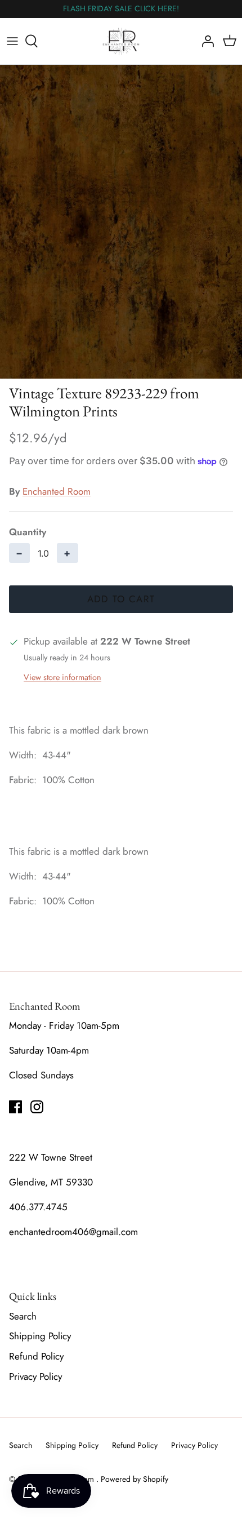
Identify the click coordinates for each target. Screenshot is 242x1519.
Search (23, 1316)
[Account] (204, 41)
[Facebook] (15, 1106)
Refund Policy (36, 1356)
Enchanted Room (57, 491)
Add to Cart (121, 599)
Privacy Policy (35, 1376)
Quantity (27, 532)
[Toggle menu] (12, 41)
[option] (121, 221)
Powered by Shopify (134, 1479)
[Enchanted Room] (121, 41)
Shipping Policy (40, 1336)
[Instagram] (36, 1106)
